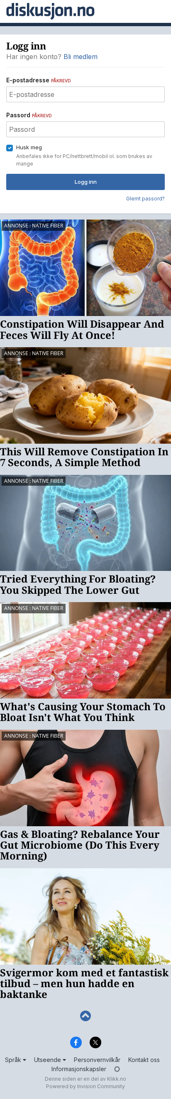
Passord (29, 115)
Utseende (48, 1059)
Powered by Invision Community (85, 1086)
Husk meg (29, 147)
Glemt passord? (145, 198)
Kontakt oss (144, 1059)
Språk (14, 1059)
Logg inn (86, 181)
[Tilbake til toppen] (85, 1016)
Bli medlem (81, 56)
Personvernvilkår (97, 1059)
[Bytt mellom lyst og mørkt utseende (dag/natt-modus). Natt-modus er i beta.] (117, 1068)
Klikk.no (116, 1079)
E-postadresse (38, 80)
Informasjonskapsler (78, 1068)
